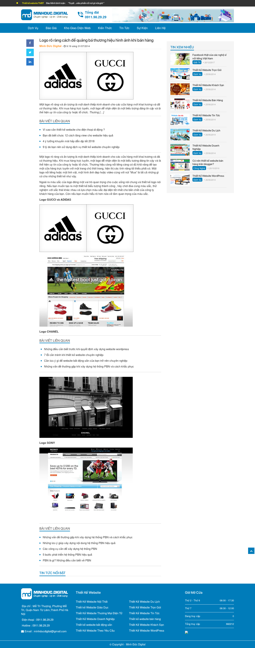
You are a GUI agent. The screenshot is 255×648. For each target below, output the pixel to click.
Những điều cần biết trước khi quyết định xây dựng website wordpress (86, 349)
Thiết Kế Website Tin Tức (144, 613)
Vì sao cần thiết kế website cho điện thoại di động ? (74, 129)
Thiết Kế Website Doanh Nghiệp (95, 619)
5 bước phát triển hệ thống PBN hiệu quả (67, 554)
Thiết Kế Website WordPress (146, 630)
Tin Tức (124, 28)
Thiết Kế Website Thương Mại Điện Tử (99, 613)
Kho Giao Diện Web (77, 28)
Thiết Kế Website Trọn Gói (145, 607)
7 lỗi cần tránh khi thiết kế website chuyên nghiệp (73, 355)
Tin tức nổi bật (52, 573)
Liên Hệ (160, 28)
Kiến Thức (105, 28)
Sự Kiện (142, 28)
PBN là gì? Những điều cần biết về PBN (67, 560)
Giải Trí (196, 62)
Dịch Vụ (33, 28)
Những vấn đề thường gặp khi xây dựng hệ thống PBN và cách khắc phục (89, 366)
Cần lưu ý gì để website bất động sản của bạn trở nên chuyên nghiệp (85, 360)
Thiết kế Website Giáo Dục (92, 607)
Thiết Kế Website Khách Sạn (146, 625)
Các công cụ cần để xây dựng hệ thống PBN (70, 549)
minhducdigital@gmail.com (50, 631)
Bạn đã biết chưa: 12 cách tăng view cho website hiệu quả (78, 135)
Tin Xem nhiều (182, 47)
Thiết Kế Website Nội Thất (92, 601)
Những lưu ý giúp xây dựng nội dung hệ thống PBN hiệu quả (79, 543)
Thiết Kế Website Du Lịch (144, 601)
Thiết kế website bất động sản (94, 625)
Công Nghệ (199, 168)
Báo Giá (51, 28)
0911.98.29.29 (44, 619)
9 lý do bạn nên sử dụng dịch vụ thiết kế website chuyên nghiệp (81, 147)
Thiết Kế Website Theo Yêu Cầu (95, 630)
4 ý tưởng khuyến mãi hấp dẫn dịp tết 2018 (68, 141)
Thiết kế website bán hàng (145, 619)
